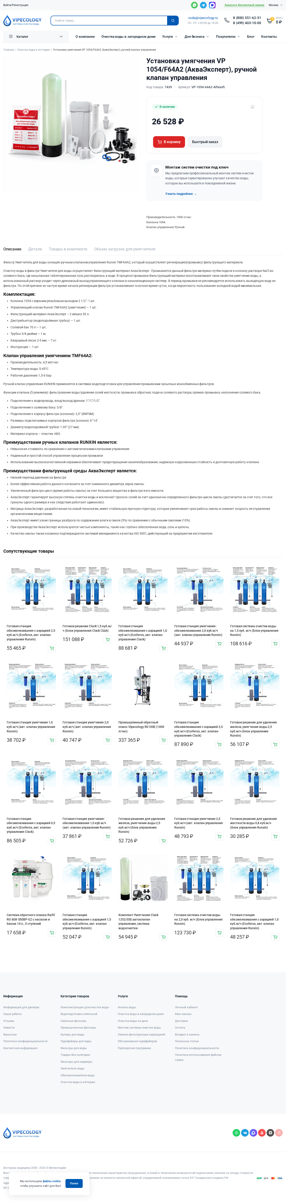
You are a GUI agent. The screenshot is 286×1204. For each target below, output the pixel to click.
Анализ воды (127, 1007)
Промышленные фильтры (78, 1027)
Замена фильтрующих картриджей (141, 1034)
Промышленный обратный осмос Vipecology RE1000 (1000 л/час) (141, 727)
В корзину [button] (52, 648)
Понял (74, 1183)
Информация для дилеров (21, 1007)
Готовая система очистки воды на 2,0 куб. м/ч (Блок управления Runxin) (198, 919)
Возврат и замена (187, 1034)
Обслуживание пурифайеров (137, 1041)
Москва (273, 5)
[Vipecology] (22, 20)
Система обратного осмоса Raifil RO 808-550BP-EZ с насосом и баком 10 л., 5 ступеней (31, 919)
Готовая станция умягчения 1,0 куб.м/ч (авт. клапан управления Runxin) (31, 727)
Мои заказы (183, 1014)
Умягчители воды (72, 1068)
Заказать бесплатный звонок (244, 5)
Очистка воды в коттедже (33, 49)
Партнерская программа (134, 1048)
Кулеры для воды (72, 1034)
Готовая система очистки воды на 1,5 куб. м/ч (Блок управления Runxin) (254, 630)
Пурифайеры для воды (76, 1041)
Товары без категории (75, 1054)
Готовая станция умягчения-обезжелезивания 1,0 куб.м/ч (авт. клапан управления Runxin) (87, 823)
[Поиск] (173, 20)
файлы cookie (52, 1181)
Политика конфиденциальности (25, 1041)
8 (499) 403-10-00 (247, 23)
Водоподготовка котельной (79, 1014)
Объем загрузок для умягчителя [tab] (124, 249)
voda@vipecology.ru (203, 18)
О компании (85, 37)
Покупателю (226, 37)
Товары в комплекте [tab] (68, 249)
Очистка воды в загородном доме (128, 37)
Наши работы (12, 1014)
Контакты (269, 37)
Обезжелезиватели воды (78, 1075)
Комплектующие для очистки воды (85, 1007)
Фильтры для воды (74, 1048)
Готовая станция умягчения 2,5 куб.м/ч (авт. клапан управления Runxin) (198, 823)
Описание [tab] (12, 249)
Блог (250, 37)
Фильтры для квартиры (76, 1061)
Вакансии (10, 1034)
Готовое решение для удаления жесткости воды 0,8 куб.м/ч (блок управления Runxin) (253, 823)
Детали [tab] (35, 249)
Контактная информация (20, 1048)
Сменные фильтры (73, 1021)
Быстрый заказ (205, 142)
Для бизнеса (195, 37)
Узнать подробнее (181, 194)
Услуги (167, 37)
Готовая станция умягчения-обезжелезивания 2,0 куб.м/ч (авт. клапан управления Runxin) (198, 630)
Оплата (180, 1027)
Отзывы (8, 1021)
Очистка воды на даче (133, 1021)
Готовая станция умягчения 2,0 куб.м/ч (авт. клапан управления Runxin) (87, 727)
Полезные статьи (187, 1041)
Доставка (181, 1021)
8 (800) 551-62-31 (247, 18)
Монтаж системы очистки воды (139, 1027)
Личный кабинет (186, 1007)
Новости (9, 1027)
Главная (8, 49)
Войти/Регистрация (15, 5)
